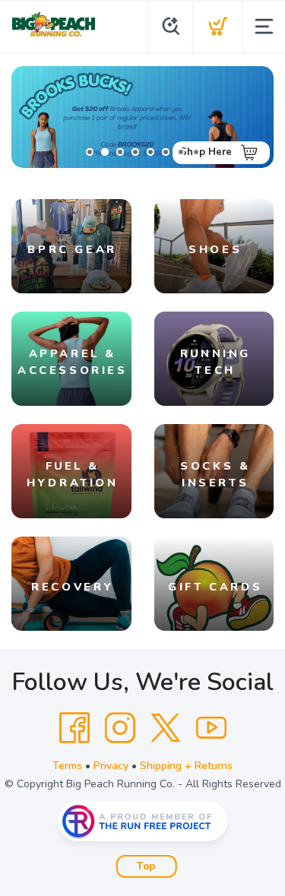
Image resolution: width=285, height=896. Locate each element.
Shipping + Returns (186, 765)
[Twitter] (165, 728)
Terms (67, 765)
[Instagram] (120, 728)
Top (146, 866)
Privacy (110, 765)
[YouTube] (211, 728)
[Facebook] (74, 728)
